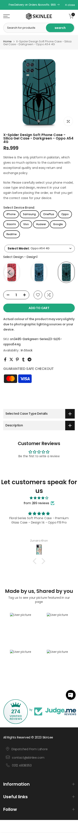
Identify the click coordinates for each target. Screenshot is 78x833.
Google (58, 224)
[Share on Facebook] (5, 359)
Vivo (26, 224)
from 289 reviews (36, 503)
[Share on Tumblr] (23, 359)
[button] (71, 695)
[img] (39, 498)
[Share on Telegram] (29, 359)
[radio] (39, 272)
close (71, 5)
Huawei (41, 224)
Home (7, 41)
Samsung (29, 214)
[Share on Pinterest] (17, 359)
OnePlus (48, 214)
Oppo (65, 214)
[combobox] (39, 248)
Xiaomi (11, 224)
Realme (11, 234)
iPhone (11, 214)
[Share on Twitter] (11, 359)
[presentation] (9, 272)
